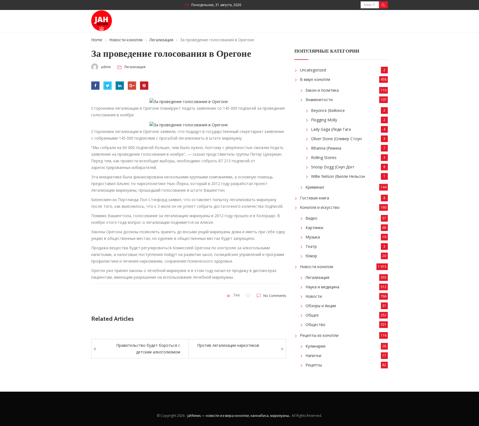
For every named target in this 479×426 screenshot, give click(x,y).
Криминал (314, 187)
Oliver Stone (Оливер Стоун (336, 138)
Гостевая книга (314, 198)
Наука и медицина (322, 286)
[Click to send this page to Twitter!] (107, 85)
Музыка (312, 237)
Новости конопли (125, 39)
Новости (313, 296)
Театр (311, 246)
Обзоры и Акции (320, 305)
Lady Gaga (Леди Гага (331, 129)
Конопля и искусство (320, 207)
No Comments (274, 295)
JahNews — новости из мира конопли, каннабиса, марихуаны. (238, 415)
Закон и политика (322, 90)
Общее (312, 315)
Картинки (314, 227)
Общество (315, 324)
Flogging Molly (324, 119)
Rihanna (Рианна (326, 148)
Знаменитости (319, 99)
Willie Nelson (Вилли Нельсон (338, 176)
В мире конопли (315, 79)
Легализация (161, 39)
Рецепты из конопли (319, 335)
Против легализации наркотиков (228, 345)
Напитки (313, 355)
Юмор (311, 255)
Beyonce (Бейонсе (328, 110)
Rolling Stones (324, 157)
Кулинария (315, 346)
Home (96, 39)
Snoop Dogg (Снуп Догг (333, 167)
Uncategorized (313, 70)
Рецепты (313, 365)
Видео (311, 218)
